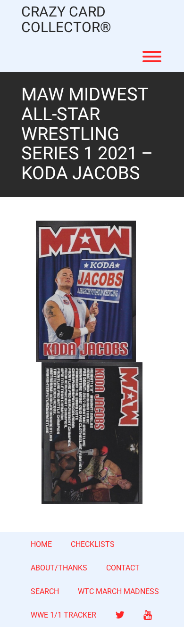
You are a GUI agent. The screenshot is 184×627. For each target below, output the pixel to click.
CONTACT (123, 567)
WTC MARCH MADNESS (118, 591)
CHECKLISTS (93, 544)
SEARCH (45, 591)
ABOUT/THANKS (59, 567)
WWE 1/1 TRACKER (63, 614)
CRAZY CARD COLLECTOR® (66, 20)
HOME (41, 544)
